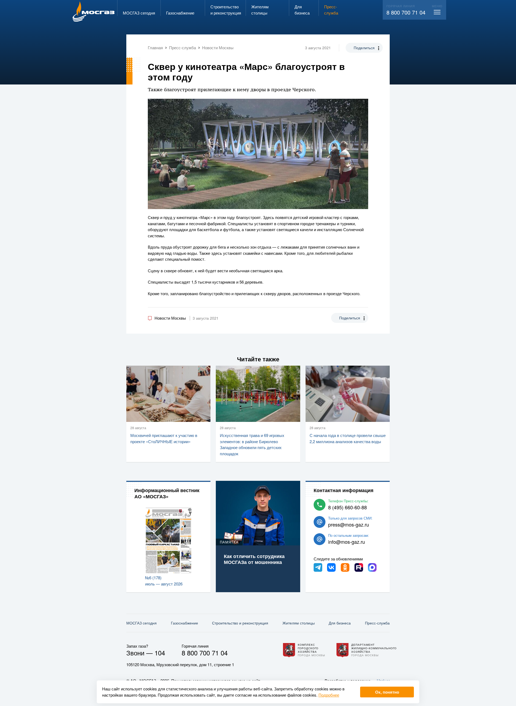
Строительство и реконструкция (240, 623)
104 (160, 652)
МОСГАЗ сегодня (141, 623)
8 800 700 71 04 (405, 12)
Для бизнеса (340, 623)
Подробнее (328, 695)
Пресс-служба (377, 623)
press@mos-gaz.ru (348, 524)
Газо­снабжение (184, 623)
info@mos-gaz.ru (346, 541)
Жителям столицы (298, 623)
